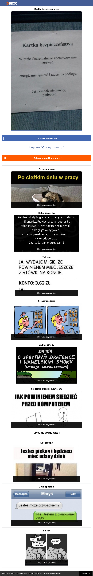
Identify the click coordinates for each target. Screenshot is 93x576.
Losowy (48, 147)
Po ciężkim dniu (47, 169)
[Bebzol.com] (12, 3)
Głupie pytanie (46, 486)
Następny (58, 147)
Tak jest (46, 257)
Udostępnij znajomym (47, 138)
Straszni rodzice (46, 301)
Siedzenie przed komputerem (46, 389)
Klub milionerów (46, 213)
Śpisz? (46, 530)
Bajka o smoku (46, 345)
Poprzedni (35, 147)
